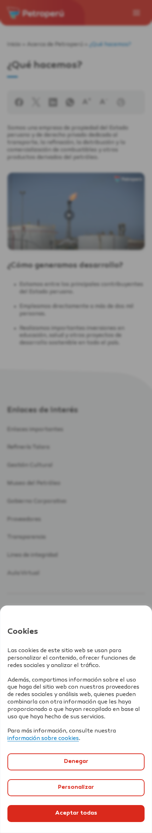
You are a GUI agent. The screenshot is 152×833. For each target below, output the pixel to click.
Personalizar (76, 787)
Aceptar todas (76, 813)
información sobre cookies (43, 738)
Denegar (76, 761)
